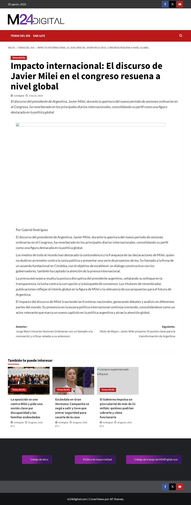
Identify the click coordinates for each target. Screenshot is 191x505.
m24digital (19, 95)
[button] (181, 36)
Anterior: (54, 331)
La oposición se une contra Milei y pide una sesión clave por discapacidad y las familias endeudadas (27, 408)
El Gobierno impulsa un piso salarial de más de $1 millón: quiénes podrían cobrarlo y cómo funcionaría (118, 408)
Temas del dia (18, 57)
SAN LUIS (39, 36)
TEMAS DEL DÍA (20, 36)
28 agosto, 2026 (35, 422)
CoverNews (96, 499)
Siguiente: (137, 331)
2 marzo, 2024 (36, 95)
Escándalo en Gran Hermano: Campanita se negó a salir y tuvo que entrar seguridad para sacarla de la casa (72, 408)
